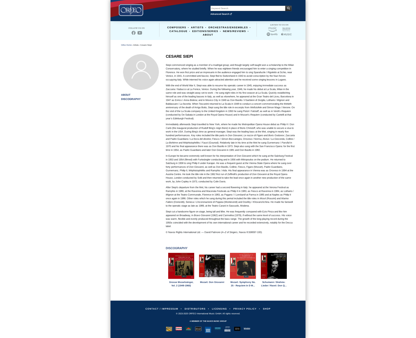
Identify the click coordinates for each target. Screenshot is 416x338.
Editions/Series (205, 31)
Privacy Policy (245, 308)
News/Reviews (234, 31)
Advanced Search (220, 14)
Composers (176, 27)
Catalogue (178, 31)
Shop (267, 308)
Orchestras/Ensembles (228, 27)
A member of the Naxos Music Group (208, 321)
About (208, 34)
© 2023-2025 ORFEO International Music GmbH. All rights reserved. (208, 313)
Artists (197, 27)
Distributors (195, 308)
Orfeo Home (126, 45)
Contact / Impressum (161, 308)
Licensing (219, 308)
